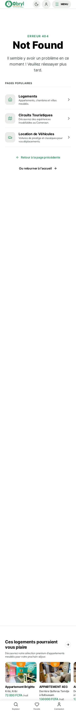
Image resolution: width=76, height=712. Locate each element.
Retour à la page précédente (40, 157)
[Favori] (31, 667)
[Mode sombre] (36, 4)
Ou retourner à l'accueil (35, 168)
